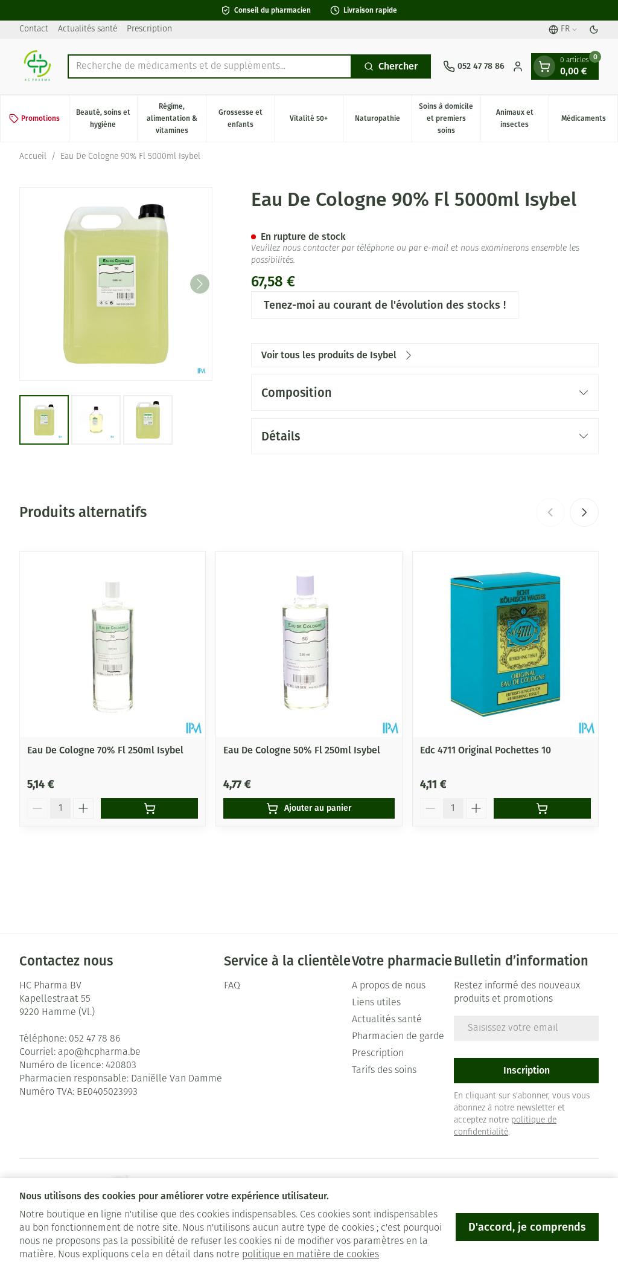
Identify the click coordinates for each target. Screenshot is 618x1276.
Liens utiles (376, 1003)
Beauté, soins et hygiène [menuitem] (106, 118)
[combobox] (210, 66)
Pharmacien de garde (398, 1037)
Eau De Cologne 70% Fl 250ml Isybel (105, 750)
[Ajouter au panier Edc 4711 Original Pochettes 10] (542, 808)
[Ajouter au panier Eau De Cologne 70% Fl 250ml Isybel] (149, 808)
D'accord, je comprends (527, 1227)
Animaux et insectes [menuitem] (522, 118)
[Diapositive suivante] (584, 512)
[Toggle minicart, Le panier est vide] (544, 66)
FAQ (232, 986)
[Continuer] (199, 284)
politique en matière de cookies (310, 1255)
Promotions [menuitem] (40, 118)
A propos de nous (388, 986)
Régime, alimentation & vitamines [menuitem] (176, 118)
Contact (33, 29)
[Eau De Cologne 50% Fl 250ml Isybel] (308, 644)
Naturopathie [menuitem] (383, 121)
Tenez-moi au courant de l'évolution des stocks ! (385, 305)
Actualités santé (87, 29)
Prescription (149, 29)
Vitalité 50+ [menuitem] (316, 121)
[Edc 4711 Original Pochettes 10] (505, 644)
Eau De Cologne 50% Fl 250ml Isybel (301, 750)
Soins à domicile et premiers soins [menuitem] (449, 118)
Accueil (32, 156)
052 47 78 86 (94, 1039)
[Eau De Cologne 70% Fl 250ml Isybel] (112, 644)
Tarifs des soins (384, 1070)
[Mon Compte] (518, 66)
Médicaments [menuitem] (589, 121)
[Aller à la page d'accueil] (37, 66)
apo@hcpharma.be (99, 1052)
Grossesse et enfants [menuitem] (246, 118)
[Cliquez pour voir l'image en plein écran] (116, 284)
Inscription (526, 1070)
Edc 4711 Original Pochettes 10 (485, 750)
